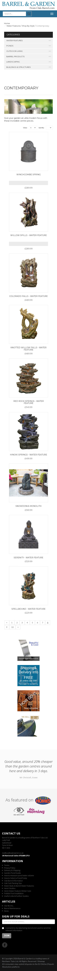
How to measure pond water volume (19, 875)
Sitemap (41, 961)
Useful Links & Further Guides (16, 896)
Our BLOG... (9, 905)
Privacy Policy (9, 868)
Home (7, 23)
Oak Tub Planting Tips (13, 883)
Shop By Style (28, 26)
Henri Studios (9, 888)
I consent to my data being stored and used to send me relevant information (28, 929)
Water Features (13, 26)
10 (12, 627)
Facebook (4, 945)
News (6, 911)
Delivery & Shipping (12, 870)
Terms (6, 865)
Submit (29, 13)
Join (6, 935)
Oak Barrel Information (13, 880)
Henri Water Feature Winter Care (17, 891)
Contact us (11, 833)
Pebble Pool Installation (14, 893)
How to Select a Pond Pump (15, 878)
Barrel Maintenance (12, 908)
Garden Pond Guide (12, 873)
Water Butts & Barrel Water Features (19, 886)
